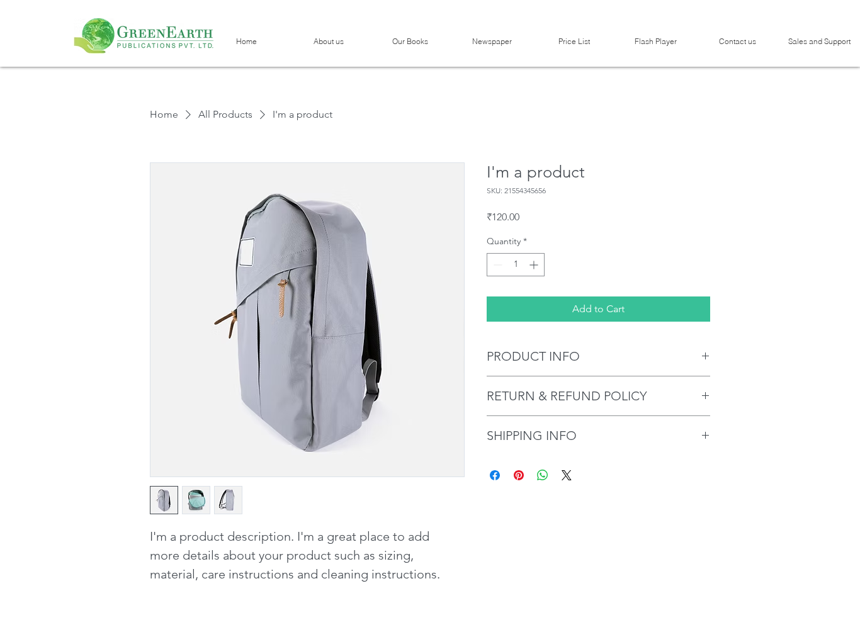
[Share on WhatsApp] (542, 475)
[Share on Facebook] (494, 475)
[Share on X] (566, 475)
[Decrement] (496, 265)
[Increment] (535, 265)
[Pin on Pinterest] (518, 475)
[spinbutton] (515, 265)
